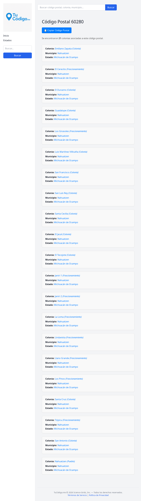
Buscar (17, 55)
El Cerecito (69, 69)
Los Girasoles (71, 131)
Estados (7, 40)
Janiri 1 (67, 275)
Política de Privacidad (99, 495)
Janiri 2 (67, 296)
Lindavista (69, 337)
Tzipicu (67, 420)
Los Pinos (69, 378)
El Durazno (65, 89)
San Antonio (66, 440)
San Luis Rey (66, 193)
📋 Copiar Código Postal (56, 30)
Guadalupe (65, 110)
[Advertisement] (17, 456)
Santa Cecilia (66, 213)
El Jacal (63, 234)
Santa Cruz (65, 399)
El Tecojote (65, 254)
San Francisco (66, 172)
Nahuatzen (63, 53)
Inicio (6, 35)
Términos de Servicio (77, 495)
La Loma (68, 316)
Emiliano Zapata (68, 48)
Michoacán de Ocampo (66, 57)
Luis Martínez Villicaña (71, 151)
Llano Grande (71, 358)
